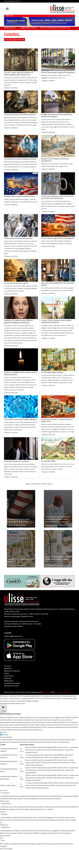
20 (43, 484)
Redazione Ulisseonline (51, 525)
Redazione (7, 668)
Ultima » (50, 484)
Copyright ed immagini (12, 683)
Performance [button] (4, 801)
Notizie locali (19, 39)
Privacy (6, 673)
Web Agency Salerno (62, 692)
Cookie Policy (8, 676)
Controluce (9, 39)
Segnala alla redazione (12, 671)
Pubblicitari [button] (4, 825)
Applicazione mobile (11, 686)
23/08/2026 (60, 565)
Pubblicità (7, 678)
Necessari (5, 735)
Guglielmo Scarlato (13, 525)
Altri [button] (1, 838)
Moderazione (8, 681)
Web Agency (46, 692)
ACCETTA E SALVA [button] (6, 849)
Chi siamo (7, 666)
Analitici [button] (3, 812)
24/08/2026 (22, 525)
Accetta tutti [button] (20, 703)
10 (41, 484)
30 (45, 484)
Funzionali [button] (3, 790)
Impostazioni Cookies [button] (7, 703)
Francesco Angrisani (13, 565)
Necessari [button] (3, 732)
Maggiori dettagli (32, 701)
